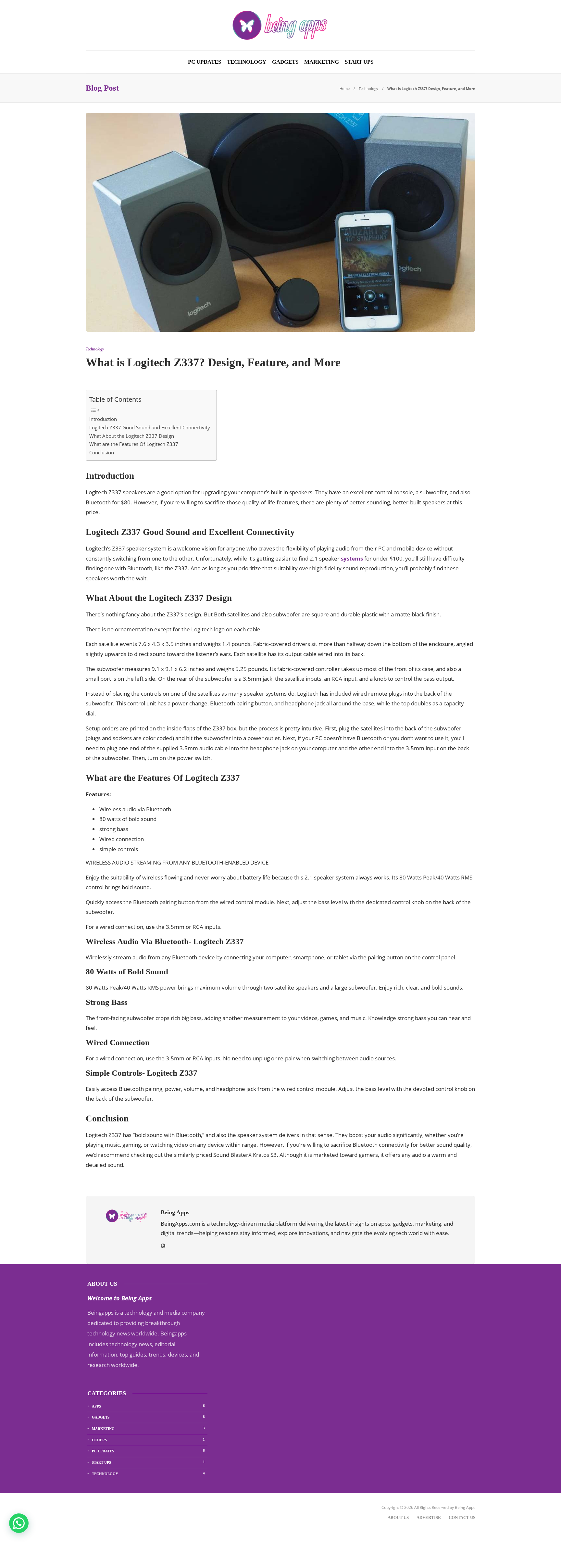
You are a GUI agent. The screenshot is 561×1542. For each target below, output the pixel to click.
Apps (148, 1406)
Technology (246, 62)
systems (352, 558)
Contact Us (462, 1517)
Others (148, 1439)
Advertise (429, 1517)
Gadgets (285, 62)
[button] (19, 1523)
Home (345, 88)
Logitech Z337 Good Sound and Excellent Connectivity (149, 427)
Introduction (103, 419)
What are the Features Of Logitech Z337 (133, 444)
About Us (398, 1517)
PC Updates (204, 62)
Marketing (321, 62)
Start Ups (359, 62)
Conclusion (101, 452)
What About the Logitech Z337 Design (131, 436)
